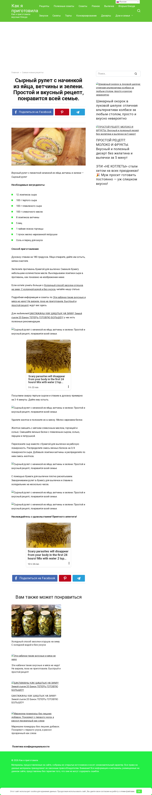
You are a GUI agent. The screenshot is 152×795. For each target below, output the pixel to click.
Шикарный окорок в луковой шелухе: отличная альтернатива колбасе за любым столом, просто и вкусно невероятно (117, 109)
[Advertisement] (76, 44)
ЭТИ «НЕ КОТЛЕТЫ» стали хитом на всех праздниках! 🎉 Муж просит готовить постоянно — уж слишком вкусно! (117, 175)
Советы (83, 6)
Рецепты (44, 6)
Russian (122, 2)
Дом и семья (122, 15)
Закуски (43, 15)
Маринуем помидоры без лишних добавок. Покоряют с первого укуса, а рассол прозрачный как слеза (35, 730)
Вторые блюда (126, 6)
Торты (68, 15)
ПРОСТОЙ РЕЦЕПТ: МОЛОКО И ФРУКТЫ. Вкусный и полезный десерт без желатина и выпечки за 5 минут (114, 149)
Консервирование (86, 15)
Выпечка (109, 6)
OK (139, 791)
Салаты (57, 15)
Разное (96, 6)
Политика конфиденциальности (30, 746)
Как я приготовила (24, 8)
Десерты (106, 15)
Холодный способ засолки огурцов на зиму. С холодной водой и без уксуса (35, 643)
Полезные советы (64, 6)
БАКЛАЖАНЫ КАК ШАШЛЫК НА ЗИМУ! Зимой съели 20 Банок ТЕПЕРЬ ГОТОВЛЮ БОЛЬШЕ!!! (34, 699)
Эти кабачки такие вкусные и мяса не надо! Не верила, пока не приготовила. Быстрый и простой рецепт (48, 301)
